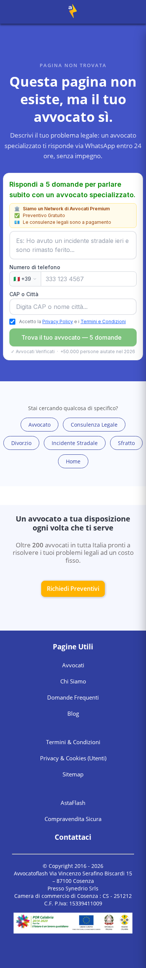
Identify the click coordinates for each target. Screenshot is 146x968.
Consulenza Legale (94, 424)
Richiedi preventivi (73, 588)
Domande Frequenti (73, 697)
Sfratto (126, 443)
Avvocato (39, 424)
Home (73, 461)
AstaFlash (73, 802)
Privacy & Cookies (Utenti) (73, 758)
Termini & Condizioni (73, 742)
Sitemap (73, 774)
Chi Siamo (73, 681)
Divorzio (21, 443)
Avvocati (73, 665)
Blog (73, 713)
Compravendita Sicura (73, 819)
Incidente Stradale (75, 443)
